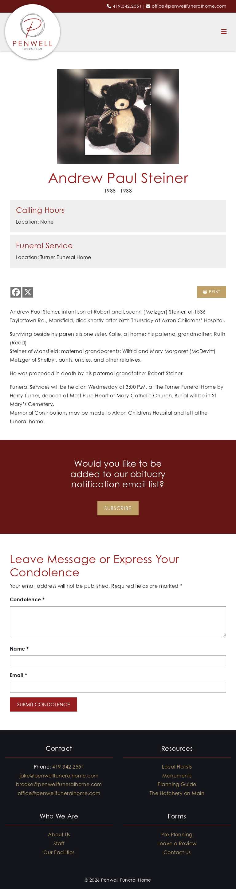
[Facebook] (15, 292)
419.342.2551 (127, 6)
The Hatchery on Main (177, 793)
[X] (27, 292)
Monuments (176, 776)
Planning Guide (177, 784)
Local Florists (177, 767)
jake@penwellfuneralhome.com (59, 776)
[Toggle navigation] (224, 32)
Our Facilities (59, 852)
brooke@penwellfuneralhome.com (59, 784)
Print (213, 292)
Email (18, 675)
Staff (59, 843)
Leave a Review (177, 843)
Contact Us (177, 852)
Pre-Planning (177, 834)
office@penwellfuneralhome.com (189, 6)
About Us (59, 834)
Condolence (27, 599)
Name (19, 649)
